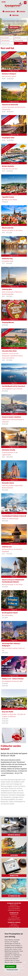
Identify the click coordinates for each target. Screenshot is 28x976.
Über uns (15, 15)
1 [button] (12, 34)
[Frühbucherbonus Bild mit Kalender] (14, 743)
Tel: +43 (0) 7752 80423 (14, 908)
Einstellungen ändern (12, 969)
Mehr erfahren (14, 27)
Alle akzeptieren (10, 966)
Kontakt (22, 12)
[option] (14, 27)
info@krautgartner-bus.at (14, 910)
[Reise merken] (3, 53)
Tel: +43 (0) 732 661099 (14, 918)
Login (3, 2)
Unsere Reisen (10, 12)
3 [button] (16, 34)
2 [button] (14, 34)
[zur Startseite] (14, 5)
